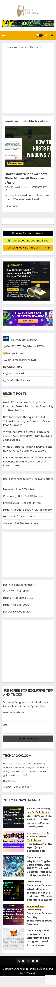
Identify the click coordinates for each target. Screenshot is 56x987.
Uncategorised (15, 163)
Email (5, 724)
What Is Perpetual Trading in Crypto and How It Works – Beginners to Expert (27, 449)
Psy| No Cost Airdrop (15, 373)
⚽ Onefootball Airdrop (17, 380)
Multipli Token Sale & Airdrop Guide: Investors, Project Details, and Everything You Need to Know (28, 406)
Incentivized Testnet (36, 836)
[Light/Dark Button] (40, 35)
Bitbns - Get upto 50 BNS (18, 598)
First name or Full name (13, 712)
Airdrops (31, 808)
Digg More (13, 206)
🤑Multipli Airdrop (14, 353)
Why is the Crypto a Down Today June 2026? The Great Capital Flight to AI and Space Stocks (27, 436)
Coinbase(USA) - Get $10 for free (23, 496)
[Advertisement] (28, 81)
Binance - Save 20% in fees (19, 489)
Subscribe (52, 35)
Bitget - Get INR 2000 (16, 605)
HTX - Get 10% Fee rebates (19, 516)
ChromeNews (46, 969)
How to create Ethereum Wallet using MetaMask (38, 938)
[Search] (46, 35)
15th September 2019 (36, 187)
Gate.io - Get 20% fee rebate (20, 523)
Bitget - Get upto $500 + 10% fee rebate (27, 510)
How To (30, 812)
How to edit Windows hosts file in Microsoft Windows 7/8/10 (26, 178)
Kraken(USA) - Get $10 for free (22, 503)
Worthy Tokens (42, 812)
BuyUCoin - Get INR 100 (17, 611)
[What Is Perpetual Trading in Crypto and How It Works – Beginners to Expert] (13, 890)
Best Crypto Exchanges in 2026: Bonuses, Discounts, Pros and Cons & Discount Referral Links (28, 461)
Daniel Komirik (14, 187)
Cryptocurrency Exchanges (39, 885)
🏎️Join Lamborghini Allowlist (20, 360)
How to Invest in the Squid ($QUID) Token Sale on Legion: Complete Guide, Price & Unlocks (26, 421)
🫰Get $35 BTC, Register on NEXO (23, 346)
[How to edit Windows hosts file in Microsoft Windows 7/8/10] (28, 146)
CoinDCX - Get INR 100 (16, 591)
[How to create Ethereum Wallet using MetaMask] (13, 939)
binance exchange (35, 906)
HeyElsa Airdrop (12, 367)
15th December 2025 (39, 945)
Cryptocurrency (42, 808)
